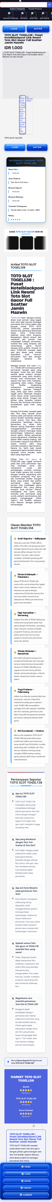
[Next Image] (47, 75)
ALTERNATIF (27, 1194)
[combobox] (23, 4)
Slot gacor (31, 459)
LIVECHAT (27, 1187)
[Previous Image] (5, 75)
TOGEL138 (15, 318)
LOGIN (14, 29)
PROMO (28, 1167)
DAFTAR (38, 29)
